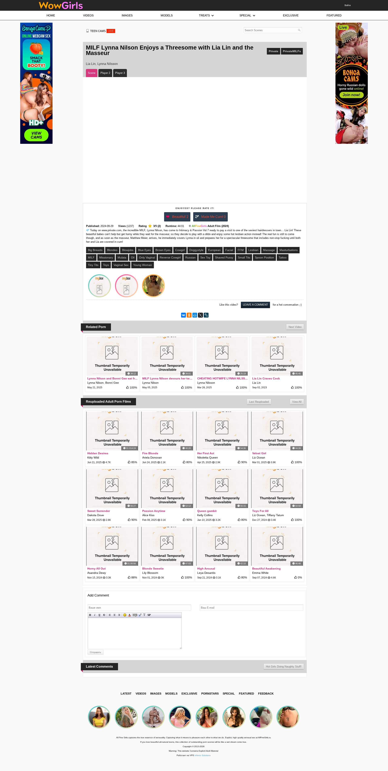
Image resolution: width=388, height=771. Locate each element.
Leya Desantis (206, 572)
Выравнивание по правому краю (119, 614)
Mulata (122, 257)
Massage (269, 250)
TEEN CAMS (102, 31)
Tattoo (283, 257)
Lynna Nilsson (107, 64)
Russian (190, 257)
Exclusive (189, 693)
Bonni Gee (112, 382)
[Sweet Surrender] (112, 488)
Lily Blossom (150, 572)
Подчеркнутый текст (99, 614)
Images (155, 693)
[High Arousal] (222, 546)
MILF (91, 257)
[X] (200, 315)
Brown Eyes (163, 250)
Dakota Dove (95, 515)
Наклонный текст (95, 614)
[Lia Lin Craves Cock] (277, 356)
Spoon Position (264, 257)
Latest (126, 693)
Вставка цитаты (139, 614)
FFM (241, 250)
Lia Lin (91, 64)
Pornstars (210, 693)
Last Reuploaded (259, 401)
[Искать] (299, 30)
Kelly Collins (205, 515)
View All (297, 401)
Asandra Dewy (96, 572)
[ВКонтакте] (183, 315)
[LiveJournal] (206, 315)
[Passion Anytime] (167, 488)
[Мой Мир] (194, 315)
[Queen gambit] (222, 488)
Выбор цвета (129, 614)
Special (229, 693)
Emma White (260, 572)
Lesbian (253, 250)
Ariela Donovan (152, 457)
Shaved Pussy (224, 257)
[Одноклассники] (189, 315)
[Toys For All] (277, 488)
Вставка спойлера (149, 614)
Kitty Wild (93, 457)
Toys (106, 265)
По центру (114, 614)
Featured (246, 693)
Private (273, 51)
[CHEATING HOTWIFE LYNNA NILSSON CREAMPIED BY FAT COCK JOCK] (222, 356)
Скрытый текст (135, 614)
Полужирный (90, 614)
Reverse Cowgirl (170, 257)
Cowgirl (180, 250)
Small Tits (244, 257)
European (214, 250)
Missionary (106, 257)
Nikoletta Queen (207, 457)
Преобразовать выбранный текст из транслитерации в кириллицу (144, 614)
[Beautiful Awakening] (277, 546)
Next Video (295, 326)
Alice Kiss (148, 515)
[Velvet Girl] (277, 431)
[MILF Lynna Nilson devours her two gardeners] (167, 356)
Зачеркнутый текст (104, 614)
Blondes (112, 250)
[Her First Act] (222, 431)
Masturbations (288, 250)
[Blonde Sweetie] (167, 546)
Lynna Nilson (95, 382)
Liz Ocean (258, 457)
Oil (132, 257)
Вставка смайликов (124, 614)
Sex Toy (205, 257)
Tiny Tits (93, 265)
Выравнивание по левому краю (110, 614)
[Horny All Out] (112, 546)
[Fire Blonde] (167, 431)
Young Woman (142, 265)
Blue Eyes (144, 250)
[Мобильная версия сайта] (87, 30)
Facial (229, 250)
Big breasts (95, 250)
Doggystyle (196, 250)
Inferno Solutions (203, 755)
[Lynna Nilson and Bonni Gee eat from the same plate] (112, 356)
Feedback (266, 693)
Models (171, 693)
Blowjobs (127, 250)
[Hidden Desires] (112, 431)
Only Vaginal (147, 257)
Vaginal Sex (121, 265)
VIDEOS (141, 693)
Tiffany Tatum (275, 515)
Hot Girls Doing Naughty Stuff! (284, 666)
